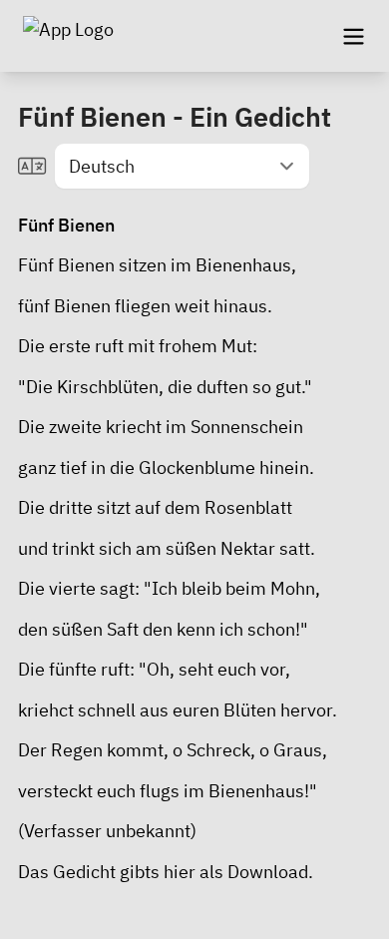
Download (267, 871)
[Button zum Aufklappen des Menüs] (353, 36)
